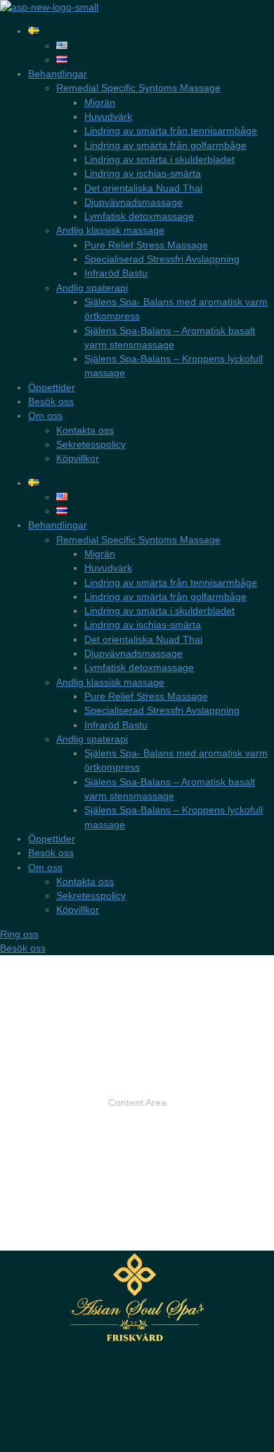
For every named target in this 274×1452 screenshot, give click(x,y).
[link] (33, 30)
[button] (19, 934)
